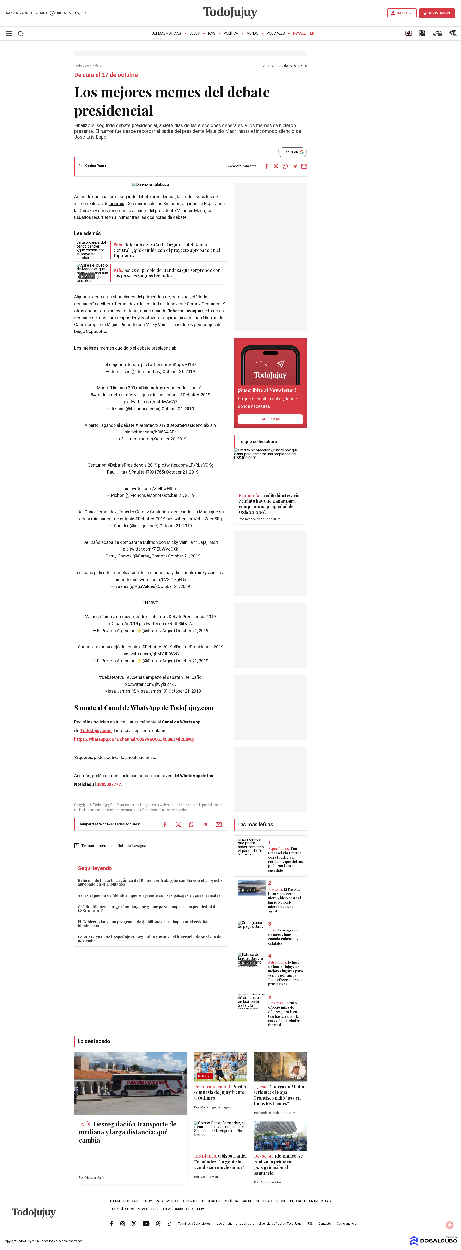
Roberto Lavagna (184, 311)
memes (116, 204)
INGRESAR (405, 13)
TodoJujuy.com (96, 731)
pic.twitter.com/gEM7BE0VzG (150, 654)
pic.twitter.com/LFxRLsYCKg (185, 465)
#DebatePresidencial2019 (192, 425)
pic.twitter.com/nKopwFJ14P (168, 364)
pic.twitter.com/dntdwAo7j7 (150, 402)
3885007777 (109, 784)
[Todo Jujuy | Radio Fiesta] (453, 35)
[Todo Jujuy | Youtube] (146, 1223)
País (211, 33)
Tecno (281, 1201)
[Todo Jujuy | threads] (158, 1223)
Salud (247, 1201)
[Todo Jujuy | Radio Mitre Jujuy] (437, 35)
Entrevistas (320, 1201)
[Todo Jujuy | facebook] (111, 1223)
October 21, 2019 (179, 371)
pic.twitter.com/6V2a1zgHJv (159, 579)
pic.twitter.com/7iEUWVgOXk (150, 549)
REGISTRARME (440, 13)
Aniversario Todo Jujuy (183, 1209)
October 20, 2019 (170, 439)
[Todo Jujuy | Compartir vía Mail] (304, 166)
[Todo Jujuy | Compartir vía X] (276, 166)
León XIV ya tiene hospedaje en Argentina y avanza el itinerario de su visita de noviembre (149, 938)
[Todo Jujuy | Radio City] (422, 35)
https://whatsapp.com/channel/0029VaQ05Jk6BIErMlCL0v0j (134, 739)
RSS (310, 1223)
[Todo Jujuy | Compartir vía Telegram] (294, 166)
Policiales (276, 33)
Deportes (190, 1201)
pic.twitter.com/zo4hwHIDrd (150, 489)
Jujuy (194, 33)
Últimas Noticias (166, 33)
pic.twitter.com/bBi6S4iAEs (151, 432)
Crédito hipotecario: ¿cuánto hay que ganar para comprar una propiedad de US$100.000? (148, 908)
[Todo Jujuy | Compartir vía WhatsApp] (285, 166)
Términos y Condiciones (194, 1223)
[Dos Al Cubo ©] (433, 1244)
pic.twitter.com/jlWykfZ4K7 (150, 684)
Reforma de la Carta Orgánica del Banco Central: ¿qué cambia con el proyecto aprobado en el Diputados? (150, 882)
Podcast (298, 1201)
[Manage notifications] (450, 1225)
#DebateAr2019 (195, 395)
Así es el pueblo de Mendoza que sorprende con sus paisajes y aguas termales (149, 895)
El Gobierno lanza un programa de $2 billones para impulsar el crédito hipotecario (142, 923)
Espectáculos (121, 1209)
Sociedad (264, 1201)
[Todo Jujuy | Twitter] (134, 1223)
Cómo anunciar (347, 1223)
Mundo (252, 33)
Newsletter (303, 33)
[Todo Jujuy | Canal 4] (408, 35)
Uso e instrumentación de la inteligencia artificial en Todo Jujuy (259, 1223)
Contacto (325, 1223)
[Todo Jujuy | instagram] (122, 1223)
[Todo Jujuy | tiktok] (169, 1223)
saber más (270, 419)
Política (231, 33)
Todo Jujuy (82, 65)
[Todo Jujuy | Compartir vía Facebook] (266, 166)
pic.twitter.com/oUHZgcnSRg (194, 519)
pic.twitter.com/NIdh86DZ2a (166, 624)
